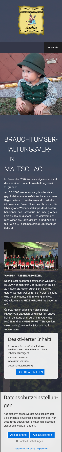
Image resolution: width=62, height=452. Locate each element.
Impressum (42, 448)
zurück (3, 84)
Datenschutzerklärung (20, 365)
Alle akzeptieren (42, 434)
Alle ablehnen (18, 434)
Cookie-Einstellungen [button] (30, 441)
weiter (58, 84)
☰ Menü (53, 47)
